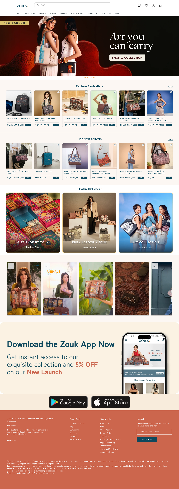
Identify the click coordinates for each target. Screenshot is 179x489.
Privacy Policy (106, 433)
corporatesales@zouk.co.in (18, 432)
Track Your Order (107, 446)
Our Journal (74, 430)
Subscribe (147, 439)
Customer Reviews (77, 423)
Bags (19, 13)
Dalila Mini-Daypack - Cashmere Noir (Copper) (157, 119)
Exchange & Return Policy (110, 439)
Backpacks (30, 13)
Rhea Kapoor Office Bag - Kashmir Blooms (45, 119)
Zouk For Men (77, 13)
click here (22, 434)
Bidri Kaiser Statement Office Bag (74, 119)
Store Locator (75, 439)
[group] (89, 46)
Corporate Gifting (107, 452)
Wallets (63, 13)
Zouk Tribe (104, 436)
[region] (89, 48)
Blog (71, 427)
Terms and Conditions (109, 449)
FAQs (102, 427)
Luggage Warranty (107, 443)
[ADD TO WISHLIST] (30, 92)
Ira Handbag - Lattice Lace (102, 118)
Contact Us (104, 423)
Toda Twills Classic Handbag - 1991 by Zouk (131, 172)
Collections (93, 13)
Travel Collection (47, 13)
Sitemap (73, 436)
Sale (117, 13)
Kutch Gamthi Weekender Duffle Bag (129, 119)
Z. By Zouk (107, 13)
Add (28, 125)
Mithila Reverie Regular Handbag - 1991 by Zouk (101, 172)
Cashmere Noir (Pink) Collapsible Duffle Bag (156, 172)
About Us (73, 433)
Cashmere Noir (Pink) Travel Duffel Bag (17, 172)
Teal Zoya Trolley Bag (43, 171)
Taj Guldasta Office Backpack (18, 118)
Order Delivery (106, 430)
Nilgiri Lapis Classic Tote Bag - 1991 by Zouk (75, 172)
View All (170, 87)
